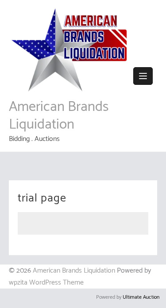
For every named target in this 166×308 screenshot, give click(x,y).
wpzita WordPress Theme (46, 283)
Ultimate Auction (141, 297)
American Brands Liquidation (58, 115)
